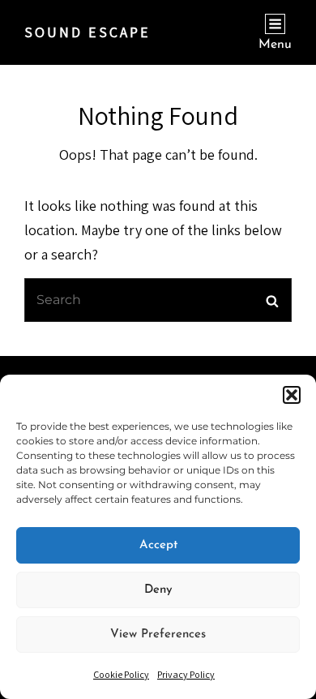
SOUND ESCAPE (87, 32)
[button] (292, 395)
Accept (158, 545)
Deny (158, 590)
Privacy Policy (186, 674)
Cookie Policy (121, 674)
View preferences (158, 634)
